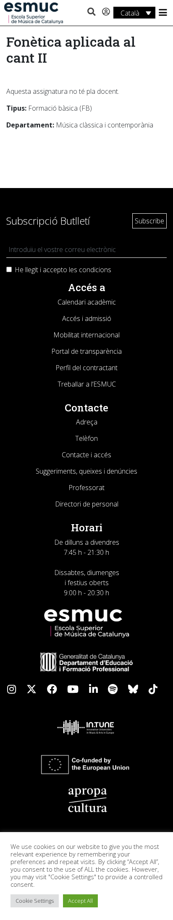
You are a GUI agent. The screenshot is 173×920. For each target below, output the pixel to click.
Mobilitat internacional (86, 334)
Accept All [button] (80, 900)
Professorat (86, 487)
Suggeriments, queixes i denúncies (86, 471)
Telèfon (86, 438)
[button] (91, 12)
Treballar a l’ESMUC (87, 384)
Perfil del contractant (86, 367)
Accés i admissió (86, 318)
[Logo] (33, 12)
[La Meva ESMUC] (106, 12)
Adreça (86, 422)
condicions (95, 269)
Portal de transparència (86, 351)
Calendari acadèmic (87, 302)
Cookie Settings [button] (35, 900)
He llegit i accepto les (63, 269)
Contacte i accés (86, 454)
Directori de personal (86, 504)
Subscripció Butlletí (48, 221)
